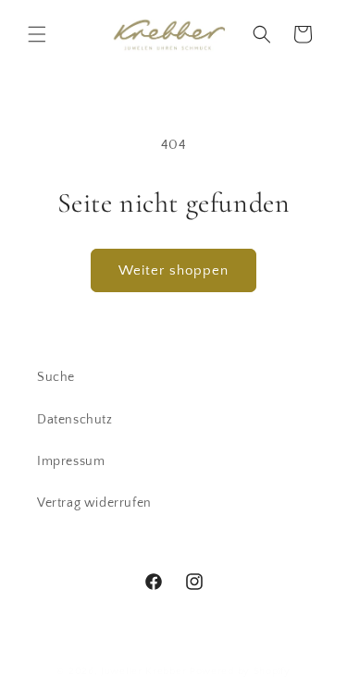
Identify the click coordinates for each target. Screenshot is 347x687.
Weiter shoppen (173, 270)
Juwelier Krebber (145, 671)
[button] (37, 34)
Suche (56, 377)
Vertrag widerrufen (94, 503)
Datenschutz (75, 419)
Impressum (71, 461)
